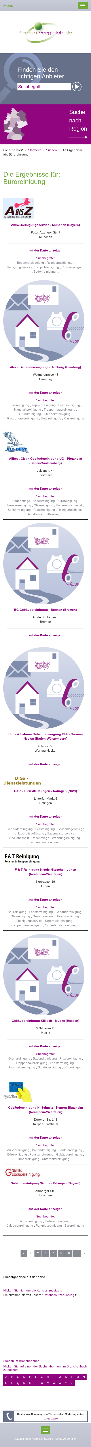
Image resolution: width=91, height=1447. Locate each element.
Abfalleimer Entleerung (44, 514)
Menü (8, 5)
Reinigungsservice (19, 267)
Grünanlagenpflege (70, 829)
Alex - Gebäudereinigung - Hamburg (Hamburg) (45, 367)
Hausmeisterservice (60, 833)
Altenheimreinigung (57, 414)
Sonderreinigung (49, 1067)
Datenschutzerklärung (59, 1295)
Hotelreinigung (51, 418)
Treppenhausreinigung (59, 409)
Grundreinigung (30, 414)
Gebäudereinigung (20, 829)
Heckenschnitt (19, 838)
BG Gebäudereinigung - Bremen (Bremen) (45, 609)
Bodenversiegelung (30, 262)
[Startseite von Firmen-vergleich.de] (45, 32)
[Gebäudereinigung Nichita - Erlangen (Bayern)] (43, 1173)
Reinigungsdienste (59, 262)
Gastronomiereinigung (22, 418)
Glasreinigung (43, 505)
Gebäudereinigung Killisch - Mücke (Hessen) (45, 1020)
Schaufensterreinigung (61, 925)
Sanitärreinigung (19, 509)
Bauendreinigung (45, 1058)
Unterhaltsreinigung (58, 920)
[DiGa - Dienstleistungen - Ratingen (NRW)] (43, 781)
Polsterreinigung (73, 267)
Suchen (51, 150)
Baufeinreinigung (70, 1150)
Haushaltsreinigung (27, 409)
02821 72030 (51, 1418)
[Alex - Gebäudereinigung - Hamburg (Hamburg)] (43, 321)
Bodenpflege (21, 501)
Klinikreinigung (74, 418)
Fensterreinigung (19, 505)
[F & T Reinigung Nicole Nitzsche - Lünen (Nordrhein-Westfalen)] (43, 857)
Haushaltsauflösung (30, 833)
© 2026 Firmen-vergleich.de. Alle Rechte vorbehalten (45, 1438)
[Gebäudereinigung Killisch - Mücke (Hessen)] (43, 974)
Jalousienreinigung (20, 1225)
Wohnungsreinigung (66, 838)
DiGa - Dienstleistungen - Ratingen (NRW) (45, 791)
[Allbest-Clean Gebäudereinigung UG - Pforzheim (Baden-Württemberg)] (43, 442)
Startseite (34, 150)
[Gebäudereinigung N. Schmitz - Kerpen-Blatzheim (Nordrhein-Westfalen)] (43, 1091)
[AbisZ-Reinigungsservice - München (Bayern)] (43, 209)
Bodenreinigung (45, 271)
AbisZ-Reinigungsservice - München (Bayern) (45, 225)
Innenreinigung (28, 1159)
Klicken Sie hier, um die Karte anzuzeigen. (32, 1290)
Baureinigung (17, 912)
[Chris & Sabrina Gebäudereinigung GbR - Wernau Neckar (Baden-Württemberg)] (43, 687)
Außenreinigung (18, 1150)
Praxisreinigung (69, 405)
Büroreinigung (19, 405)
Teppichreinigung (47, 267)
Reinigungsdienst (70, 509)
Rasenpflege (40, 838)
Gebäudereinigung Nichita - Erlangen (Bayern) (45, 1183)
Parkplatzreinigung (49, 1225)
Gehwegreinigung (57, 1221)
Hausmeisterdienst (69, 505)
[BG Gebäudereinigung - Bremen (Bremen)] (43, 563)
